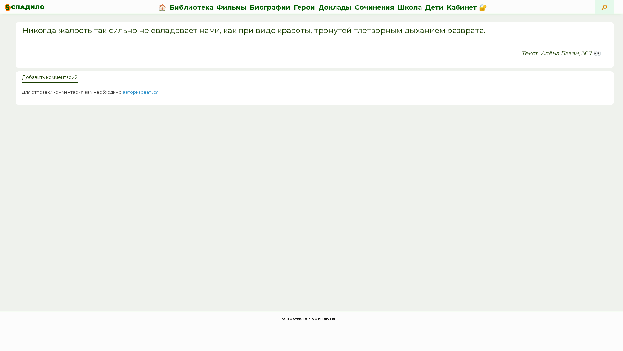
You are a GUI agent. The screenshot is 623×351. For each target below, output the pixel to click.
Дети (434, 7)
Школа (409, 7)
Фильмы (231, 7)
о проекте (294, 318)
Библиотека (191, 7)
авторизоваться (141, 92)
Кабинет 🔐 (467, 7)
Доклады (334, 7)
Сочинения (374, 7)
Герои (304, 7)
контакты (323, 318)
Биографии (270, 7)
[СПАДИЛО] (24, 7)
